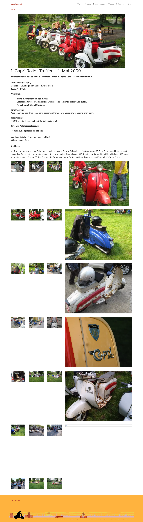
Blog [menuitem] (129, 4)
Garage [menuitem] (111, 4)
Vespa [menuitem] (102, 4)
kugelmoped (16, 4)
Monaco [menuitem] (88, 4)
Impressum (15, 500)
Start (13, 10)
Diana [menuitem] (95, 4)
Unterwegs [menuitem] (120, 4)
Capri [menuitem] (79, 4)
